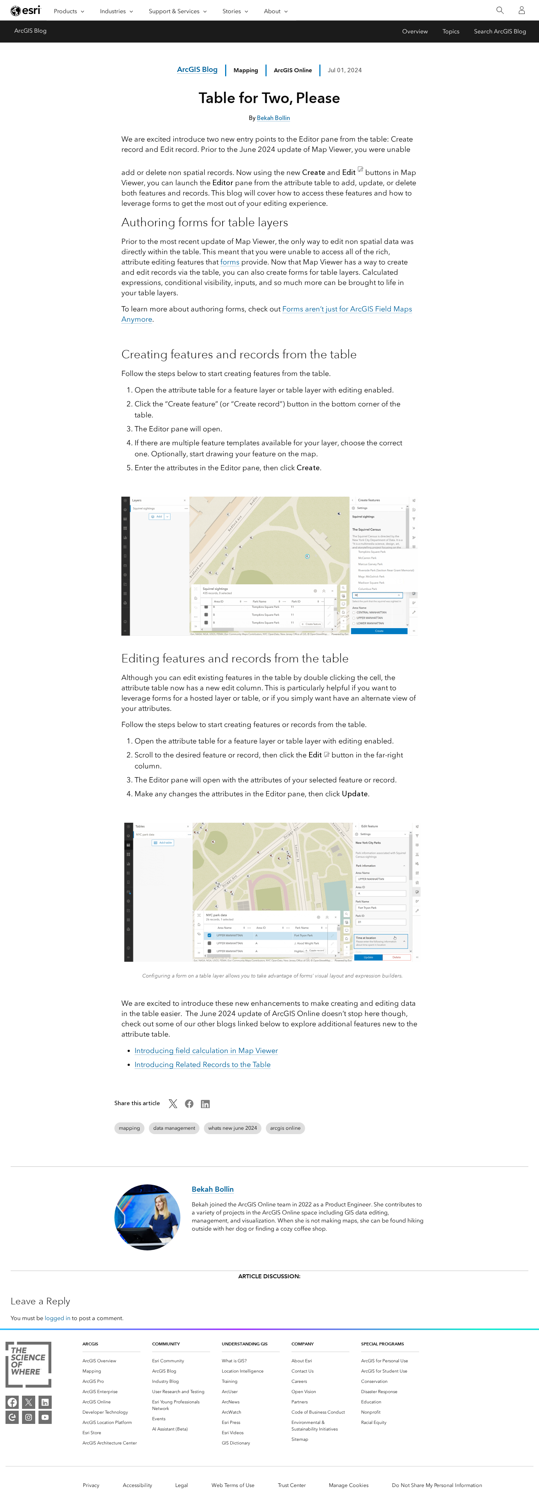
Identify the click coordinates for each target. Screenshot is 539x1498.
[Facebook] (12, 1402)
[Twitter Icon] (173, 1106)
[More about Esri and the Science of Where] (28, 1366)
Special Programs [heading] (382, 1344)
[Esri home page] (26, 11)
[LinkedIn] (45, 1402)
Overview (415, 31)
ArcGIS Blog (30, 30)
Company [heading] (303, 1344)
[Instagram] (28, 1417)
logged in (57, 1318)
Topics (451, 31)
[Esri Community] (12, 1417)
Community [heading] (166, 1344)
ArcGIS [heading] (90, 1344)
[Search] (500, 10)
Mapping (246, 70)
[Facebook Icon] (189, 1106)
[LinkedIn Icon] (205, 1106)
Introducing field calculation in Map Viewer (206, 1050)
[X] (28, 1402)
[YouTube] (45, 1417)
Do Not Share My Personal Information (437, 1485)
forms (229, 261)
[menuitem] (111, 1361)
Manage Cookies (348, 1485)
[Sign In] (522, 10)
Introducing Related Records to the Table (203, 1064)
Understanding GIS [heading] (245, 1344)
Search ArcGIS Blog (500, 31)
